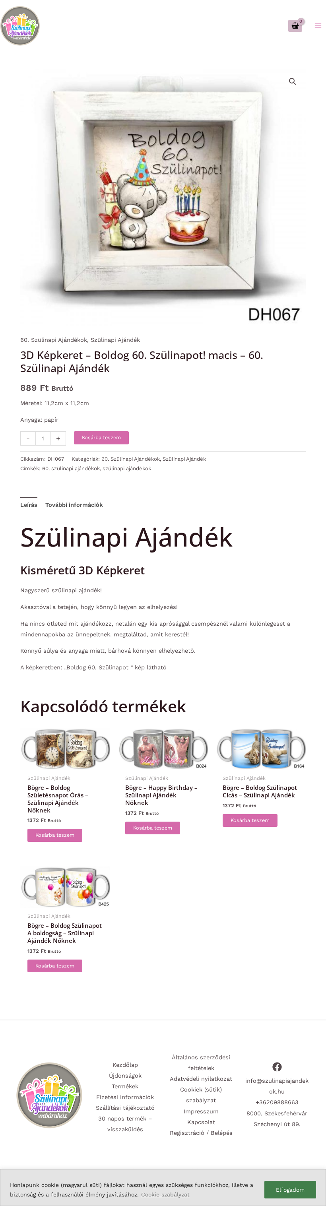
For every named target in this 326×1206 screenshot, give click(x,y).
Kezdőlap (125, 1064)
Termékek (125, 1086)
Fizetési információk (125, 1097)
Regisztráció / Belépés (201, 1132)
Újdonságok (125, 1075)
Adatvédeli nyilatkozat (201, 1078)
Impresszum (201, 1111)
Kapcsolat (201, 1122)
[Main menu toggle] (318, 25)
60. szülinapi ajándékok (71, 468)
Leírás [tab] (28, 504)
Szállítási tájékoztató (125, 1107)
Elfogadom (290, 1190)
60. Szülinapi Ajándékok (53, 339)
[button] (292, 81)
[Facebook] (277, 1067)
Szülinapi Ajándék (115, 339)
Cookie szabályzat (165, 1194)
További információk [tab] (74, 504)
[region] (163, 1187)
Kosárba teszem (101, 437)
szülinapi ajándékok (127, 468)
